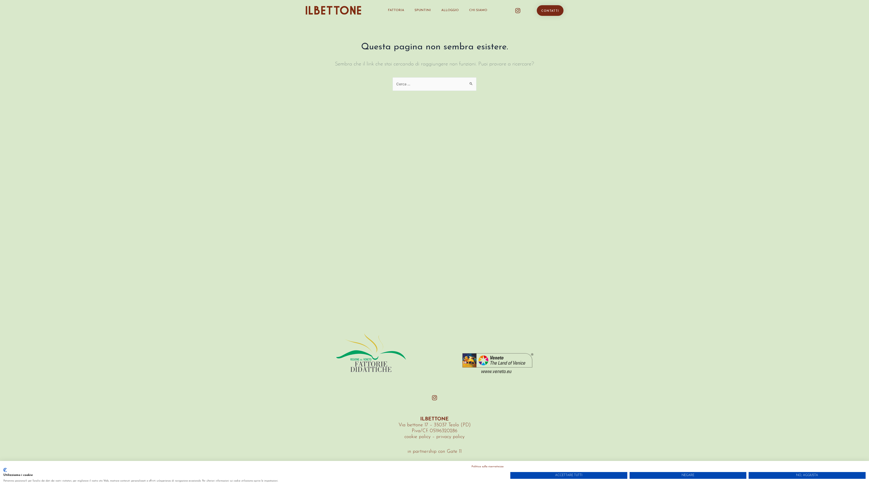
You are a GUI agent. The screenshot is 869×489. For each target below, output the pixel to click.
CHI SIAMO (478, 10)
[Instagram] (517, 10)
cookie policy (417, 436)
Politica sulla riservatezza (488, 466)
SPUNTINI (423, 10)
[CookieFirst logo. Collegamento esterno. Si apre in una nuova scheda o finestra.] (5, 470)
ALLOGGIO (450, 10)
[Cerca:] (434, 84)
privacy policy (450, 436)
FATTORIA (396, 10)
